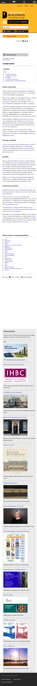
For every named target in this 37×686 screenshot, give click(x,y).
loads (12, 131)
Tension (6, 262)
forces (25, 121)
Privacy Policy (17, 679)
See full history (6, 60)
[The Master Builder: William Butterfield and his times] (15, 473)
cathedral (20, 207)
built (7, 190)
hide (5, 72)
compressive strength (8, 148)
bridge (8, 103)
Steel (25, 146)
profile (11, 152)
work (22, 103)
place (7, 112)
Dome (26, 222)
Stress (6, 252)
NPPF (4, 342)
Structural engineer (9, 254)
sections (15, 163)
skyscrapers (11, 135)
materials (13, 140)
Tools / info (21, 31)
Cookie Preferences (6, 679)
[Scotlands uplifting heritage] (15, 638)
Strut (6, 256)
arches (34, 216)
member (21, 119)
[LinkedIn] (25, 41)
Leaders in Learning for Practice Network (13, 364)
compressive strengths (29, 144)
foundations (31, 209)
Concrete (5, 144)
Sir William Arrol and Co (9, 620)
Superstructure (8, 259)
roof (15, 209)
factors (9, 179)
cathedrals (17, 192)
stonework (16, 197)
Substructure (8, 258)
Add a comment (15, 277)
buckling (19, 168)
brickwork (10, 197)
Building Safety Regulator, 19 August (12, 506)
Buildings (25, 235)
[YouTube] (27, 41)
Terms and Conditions (6, 682)
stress (24, 93)
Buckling (5, 157)
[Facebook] (21, 41)
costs (31, 163)
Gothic (13, 192)
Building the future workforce (10, 483)
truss (4, 103)
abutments (26, 202)
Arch (17, 204)
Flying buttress (17, 211)
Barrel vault (7, 240)
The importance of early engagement (12, 392)
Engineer (7, 246)
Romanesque (6, 192)
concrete (24, 150)
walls (19, 209)
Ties (6, 264)
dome (14, 214)
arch (5, 197)
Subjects (9, 31)
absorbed (17, 202)
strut (30, 101)
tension (5, 95)
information (10, 204)
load (17, 98)
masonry (10, 144)
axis (21, 112)
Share (6, 277)
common (17, 129)
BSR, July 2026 (7, 595)
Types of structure (9, 267)
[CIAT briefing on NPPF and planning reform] (15, 356)
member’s (14, 123)
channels (25, 207)
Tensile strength (8, 261)
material (30, 91)
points (14, 218)
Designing (18, 235)
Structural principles (9, 255)
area (33, 106)
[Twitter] (23, 41)
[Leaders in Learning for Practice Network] (15, 382)
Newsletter (19, 6)
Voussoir (7, 270)
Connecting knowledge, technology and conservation (16, 531)
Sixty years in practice (9, 445)
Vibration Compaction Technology (13, 268)
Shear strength (8, 249)
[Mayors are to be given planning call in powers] (15, 435)
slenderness (27, 164)
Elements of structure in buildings (13, 245)
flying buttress (8, 207)
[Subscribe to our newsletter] (15, 23)
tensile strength (25, 148)
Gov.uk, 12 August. (8, 646)
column (8, 98)
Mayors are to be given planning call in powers (15, 417)
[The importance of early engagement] (15, 407)
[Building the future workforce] (15, 498)
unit (31, 106)
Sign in (32, 6)
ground (8, 133)
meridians (5, 216)
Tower (6, 265)
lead (14, 168)
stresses (29, 214)
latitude (9, 222)
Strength (5, 140)
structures (15, 186)
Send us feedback (27, 277)
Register (26, 6)
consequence (6, 101)
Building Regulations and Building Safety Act (14, 569)
